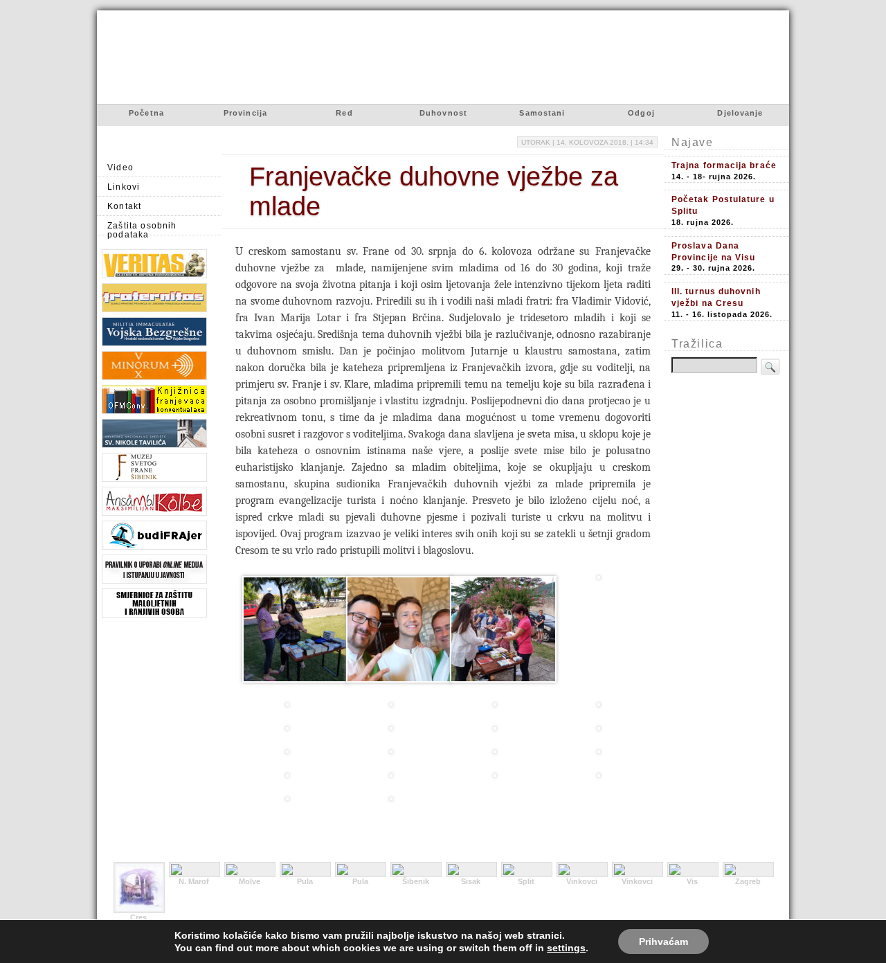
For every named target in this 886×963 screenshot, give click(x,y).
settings (566, 947)
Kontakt (124, 205)
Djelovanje (740, 113)
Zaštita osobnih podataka (142, 228)
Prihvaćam (663, 941)
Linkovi (123, 186)
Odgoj (641, 113)
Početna (146, 113)
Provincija (245, 113)
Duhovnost (443, 113)
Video (120, 167)
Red (344, 113)
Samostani (542, 113)
